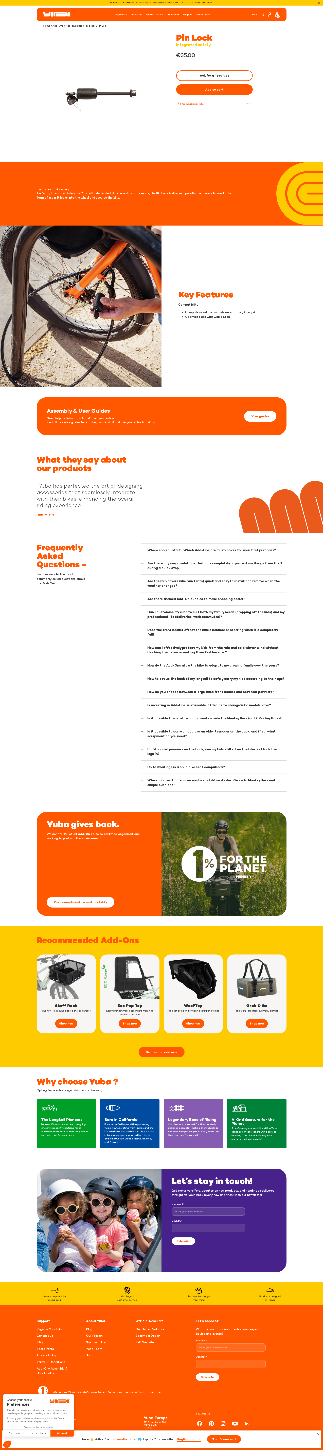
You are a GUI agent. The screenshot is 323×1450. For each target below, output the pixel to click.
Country (177, 1220)
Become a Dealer (148, 1335)
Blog (89, 1329)
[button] (40, 515)
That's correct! (224, 1439)
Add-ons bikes (74, 25)
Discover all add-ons (161, 1052)
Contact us (45, 1335)
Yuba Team (94, 1349)
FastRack (90, 25)
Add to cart (214, 89)
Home (46, 25)
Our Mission (94, 1335)
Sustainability (96, 1342)
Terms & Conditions (51, 1362)
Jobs (89, 1355)
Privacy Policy (46, 1355)
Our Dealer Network (150, 1329)
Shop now (66, 1023)
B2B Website (145, 1342)
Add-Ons (57, 25)
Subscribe (183, 1241)
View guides (260, 416)
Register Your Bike (49, 1329)
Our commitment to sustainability (80, 902)
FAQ (40, 1342)
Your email (178, 1204)
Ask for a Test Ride (214, 75)
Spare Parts (45, 1349)
